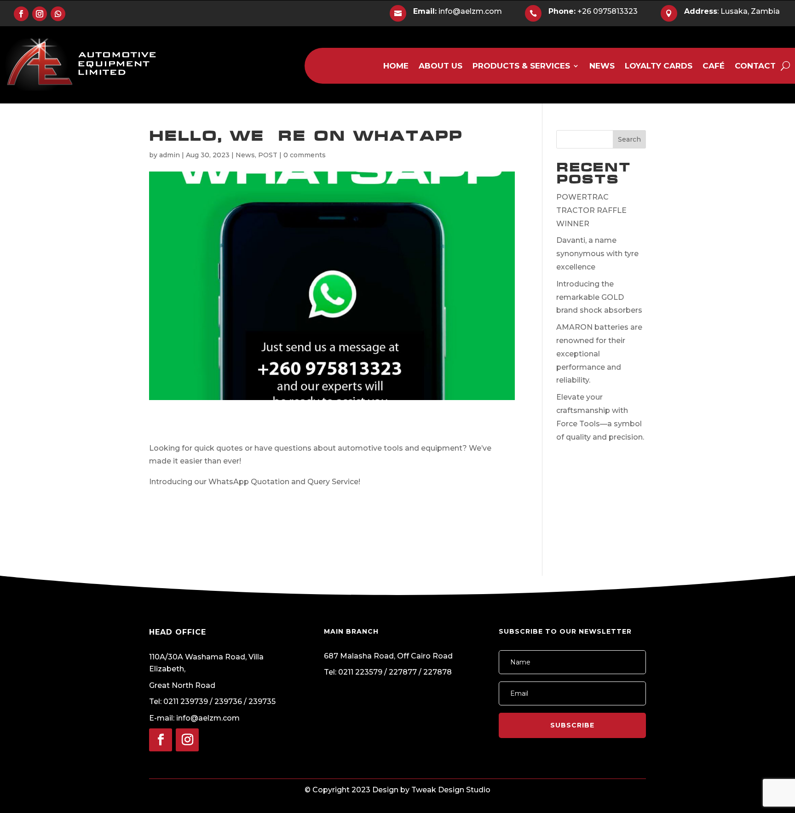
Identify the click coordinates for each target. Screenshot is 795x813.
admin (169, 155)
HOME (396, 66)
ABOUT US (440, 66)
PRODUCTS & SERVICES (521, 66)
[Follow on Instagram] (39, 13)
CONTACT (755, 66)
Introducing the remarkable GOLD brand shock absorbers (599, 297)
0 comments (304, 155)
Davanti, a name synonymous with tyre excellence (597, 253)
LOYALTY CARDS (658, 66)
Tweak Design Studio (450, 789)
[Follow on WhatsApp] (58, 13)
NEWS (602, 66)
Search (629, 139)
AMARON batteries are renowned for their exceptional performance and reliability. (599, 353)
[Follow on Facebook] (21, 13)
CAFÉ (714, 66)
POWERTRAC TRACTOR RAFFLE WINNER (591, 210)
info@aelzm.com (457, 11)
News (245, 155)
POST (267, 155)
